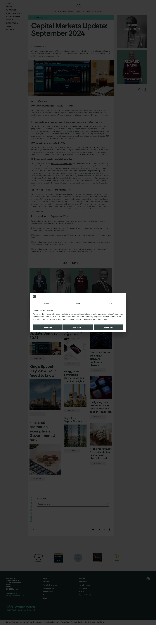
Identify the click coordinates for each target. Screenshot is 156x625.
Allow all (108, 327)
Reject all (47, 327)
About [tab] (110, 304)
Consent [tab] (46, 304)
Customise (77, 327)
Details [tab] (78, 304)
